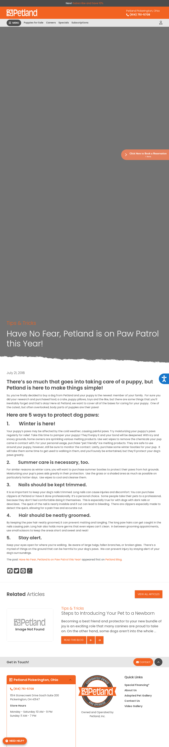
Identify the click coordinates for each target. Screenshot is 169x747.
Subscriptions (79, 22)
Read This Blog (74, 640)
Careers (51, 22)
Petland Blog (113, 559)
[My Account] (160, 23)
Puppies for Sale (33, 22)
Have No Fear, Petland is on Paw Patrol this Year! (50, 559)
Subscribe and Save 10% (88, 3)
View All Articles (149, 594)
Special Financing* (136, 685)
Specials (63, 22)
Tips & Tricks (21, 323)
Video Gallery (133, 706)
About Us (130, 690)
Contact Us (132, 701)
